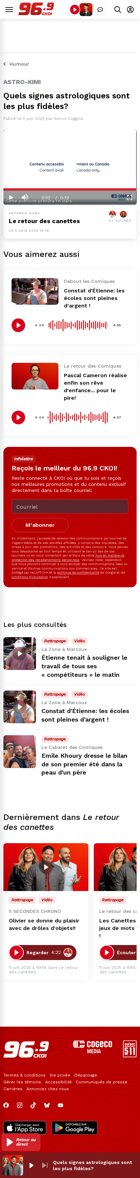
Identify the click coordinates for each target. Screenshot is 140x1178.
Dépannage (85, 1075)
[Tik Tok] (33, 1105)
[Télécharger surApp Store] (24, 1128)
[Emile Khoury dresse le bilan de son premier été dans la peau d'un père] (19, 751)
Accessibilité (58, 1082)
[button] (20, 1142)
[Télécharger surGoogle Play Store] (75, 1128)
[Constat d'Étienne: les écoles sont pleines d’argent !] (35, 291)
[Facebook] (6, 1105)
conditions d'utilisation (30, 577)
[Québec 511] (130, 1055)
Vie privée (60, 1075)
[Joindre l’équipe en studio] (100, 9)
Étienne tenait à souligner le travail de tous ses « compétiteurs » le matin (84, 666)
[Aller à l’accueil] (36, 13)
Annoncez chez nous (48, 1088)
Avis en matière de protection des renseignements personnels (68, 557)
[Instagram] (19, 1105)
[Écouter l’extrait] (18, 325)
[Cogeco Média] (92, 1051)
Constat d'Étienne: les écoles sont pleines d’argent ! (94, 298)
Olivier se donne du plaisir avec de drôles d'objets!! (44, 924)
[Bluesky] (47, 1105)
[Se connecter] (130, 9)
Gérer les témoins (22, 1082)
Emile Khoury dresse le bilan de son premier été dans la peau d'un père (84, 764)
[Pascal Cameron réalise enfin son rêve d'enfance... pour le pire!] (35, 376)
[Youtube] (60, 1105)
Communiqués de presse (101, 1082)
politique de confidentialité (78, 572)
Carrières (12, 1088)
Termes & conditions (24, 1075)
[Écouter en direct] (74, 9)
